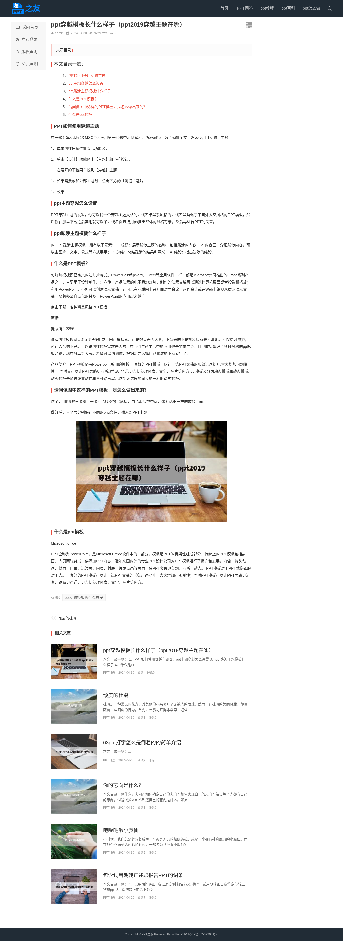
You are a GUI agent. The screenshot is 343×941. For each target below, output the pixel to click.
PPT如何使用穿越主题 (87, 75)
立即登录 (29, 39)
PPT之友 (147, 934)
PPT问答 (245, 8)
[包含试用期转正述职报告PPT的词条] (74, 886)
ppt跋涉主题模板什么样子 (89, 91)
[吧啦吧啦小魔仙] (74, 841)
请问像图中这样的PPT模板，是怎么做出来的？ (107, 107)
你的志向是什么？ (123, 785)
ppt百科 (288, 8)
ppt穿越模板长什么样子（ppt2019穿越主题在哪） (158, 650)
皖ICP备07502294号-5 (203, 934)
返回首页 (30, 27)
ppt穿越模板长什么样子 (84, 597)
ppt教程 (267, 8)
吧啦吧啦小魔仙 (120, 830)
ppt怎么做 (311, 8)
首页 (224, 8)
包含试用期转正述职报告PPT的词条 (143, 875)
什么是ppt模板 (80, 114)
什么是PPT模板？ (83, 99)
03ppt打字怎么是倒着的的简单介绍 (142, 742)
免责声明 (30, 64)
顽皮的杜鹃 (67, 618)
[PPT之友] (27, 8)
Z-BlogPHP (179, 934)
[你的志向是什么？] (74, 796)
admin (59, 33)
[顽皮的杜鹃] (74, 706)
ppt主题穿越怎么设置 (85, 83)
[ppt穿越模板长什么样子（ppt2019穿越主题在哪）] (74, 661)
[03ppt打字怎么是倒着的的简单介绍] (74, 751)
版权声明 (29, 52)
